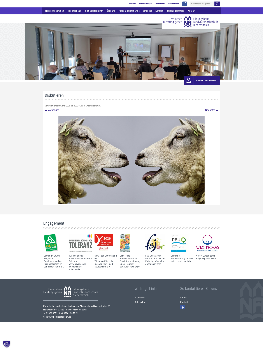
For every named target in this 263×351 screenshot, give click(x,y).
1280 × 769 (78, 106)
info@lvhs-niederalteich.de (58, 317)
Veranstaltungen (146, 4)
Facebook (182, 307)
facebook (184, 4)
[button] (6, 344)
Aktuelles (132, 4)
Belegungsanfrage (175, 10)
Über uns (111, 10)
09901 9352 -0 (53, 313)
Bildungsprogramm (93, 10)
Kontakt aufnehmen (206, 80)
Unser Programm (93, 106)
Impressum (140, 297)
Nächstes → (211, 110)
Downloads (160, 4)
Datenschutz (141, 302)
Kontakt (159, 10)
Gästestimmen (173, 4)
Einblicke (147, 10)
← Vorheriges (52, 110)
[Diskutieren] (131, 160)
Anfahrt (191, 10)
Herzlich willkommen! (54, 10)
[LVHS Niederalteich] (191, 21)
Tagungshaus (74, 10)
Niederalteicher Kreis (129, 10)
